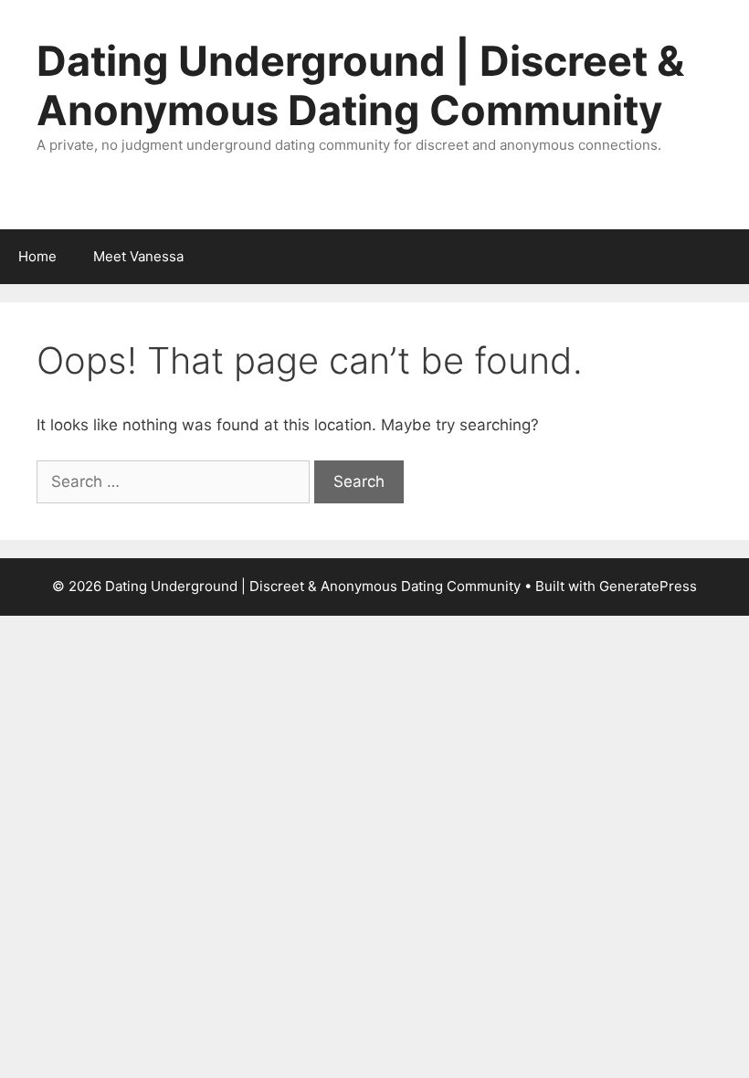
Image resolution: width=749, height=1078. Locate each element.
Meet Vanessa (138, 256)
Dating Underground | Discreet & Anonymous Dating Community (360, 85)
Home (37, 256)
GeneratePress (648, 586)
